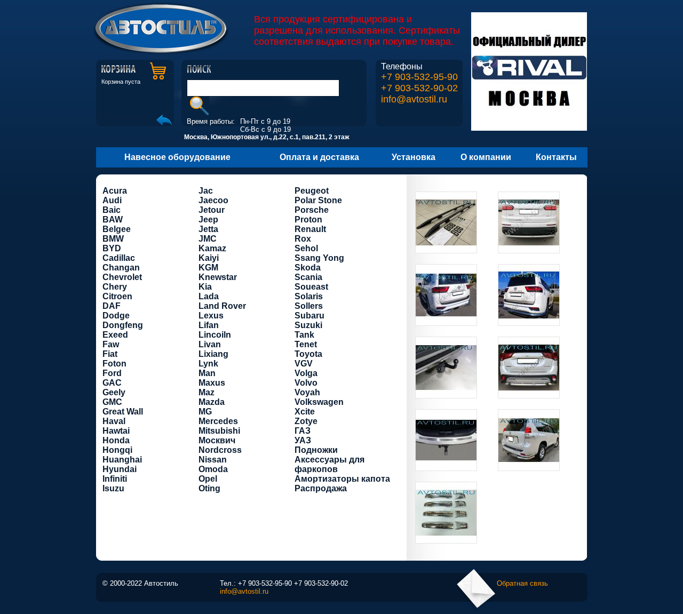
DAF (111, 305)
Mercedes (218, 421)
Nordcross (220, 449)
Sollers (309, 305)
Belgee (116, 229)
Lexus (211, 315)
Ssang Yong (319, 257)
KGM (208, 267)
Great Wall (122, 411)
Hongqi (117, 449)
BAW (112, 219)
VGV (304, 363)
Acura (114, 190)
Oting (209, 488)
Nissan (212, 459)
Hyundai (119, 469)
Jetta (208, 229)
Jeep (208, 219)
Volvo (306, 382)
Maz (206, 392)
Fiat (109, 353)
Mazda (211, 401)
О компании (485, 157)
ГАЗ (303, 430)
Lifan (208, 325)
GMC (112, 401)
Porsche (312, 209)
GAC (112, 382)
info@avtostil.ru (414, 99)
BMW (113, 238)
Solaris (309, 296)
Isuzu (113, 488)
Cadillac (118, 257)
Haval (113, 421)
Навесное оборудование (177, 157)
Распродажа (321, 488)
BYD (111, 248)
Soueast (311, 286)
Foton (114, 363)
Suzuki (308, 325)
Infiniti (114, 478)
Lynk (208, 363)
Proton (308, 219)
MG (205, 411)
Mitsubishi (219, 430)
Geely (113, 392)
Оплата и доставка (319, 157)
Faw (110, 344)
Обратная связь (522, 583)
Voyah (307, 392)
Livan (209, 344)
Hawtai (116, 430)
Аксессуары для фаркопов (329, 464)
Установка (413, 157)
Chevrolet (122, 277)
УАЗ (303, 440)
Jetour (211, 209)
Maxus (211, 382)
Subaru (309, 315)
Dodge (116, 315)
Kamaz (212, 248)
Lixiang (213, 353)
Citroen (117, 296)
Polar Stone (318, 200)
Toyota (308, 353)
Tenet (306, 344)
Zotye (306, 421)
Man (207, 373)
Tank (304, 334)
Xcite (305, 411)
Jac (205, 190)
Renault (310, 229)
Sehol (306, 248)
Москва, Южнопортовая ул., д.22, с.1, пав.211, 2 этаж (267, 137)
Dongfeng (122, 325)
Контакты (556, 157)
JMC (207, 238)
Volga (306, 373)
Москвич (216, 440)
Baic (111, 209)
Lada (208, 296)
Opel (207, 478)
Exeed (115, 334)
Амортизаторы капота (342, 478)
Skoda (308, 267)
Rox (303, 238)
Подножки (316, 449)
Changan (121, 267)
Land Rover (222, 305)
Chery (114, 286)
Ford (112, 373)
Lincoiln (214, 334)
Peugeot (312, 190)
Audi (112, 200)
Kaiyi (208, 257)
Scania (308, 277)
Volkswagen (319, 401)
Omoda (213, 469)
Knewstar (217, 277)
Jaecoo (213, 200)
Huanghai (122, 459)
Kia (205, 286)
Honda (116, 440)
